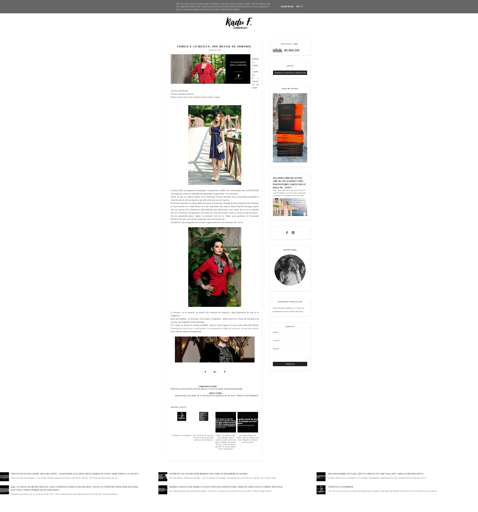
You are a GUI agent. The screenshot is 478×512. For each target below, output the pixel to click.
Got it (299, 6)
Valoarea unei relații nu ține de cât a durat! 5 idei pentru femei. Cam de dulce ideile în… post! (289, 183)
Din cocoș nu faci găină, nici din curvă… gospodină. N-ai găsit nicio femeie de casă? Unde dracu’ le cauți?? (75, 474)
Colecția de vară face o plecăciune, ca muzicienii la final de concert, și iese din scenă (214, 328)
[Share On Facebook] (205, 371)
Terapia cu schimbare (341, 487)
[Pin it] (224, 371)
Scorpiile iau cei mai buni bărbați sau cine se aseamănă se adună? (208, 474)
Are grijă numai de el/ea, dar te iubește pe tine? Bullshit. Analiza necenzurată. (376, 474)
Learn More (287, 6)
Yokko (240, 222)
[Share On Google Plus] (215, 371)
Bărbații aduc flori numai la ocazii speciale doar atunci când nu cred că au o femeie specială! (226, 487)
